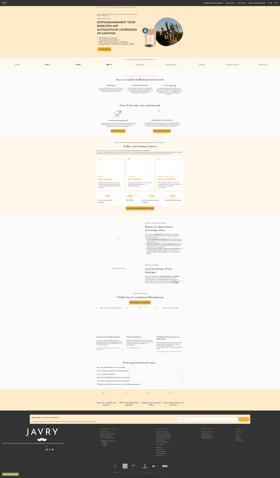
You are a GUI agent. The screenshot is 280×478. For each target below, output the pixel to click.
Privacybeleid (137, 472)
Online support (239, 440)
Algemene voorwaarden (127, 472)
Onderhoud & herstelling (105, 436)
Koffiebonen (159, 447)
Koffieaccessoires (160, 455)
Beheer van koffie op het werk (107, 438)
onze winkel (116, 88)
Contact (237, 436)
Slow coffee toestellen (161, 451)
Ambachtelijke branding (206, 436)
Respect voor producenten (207, 431)
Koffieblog (238, 438)
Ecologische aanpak (205, 434)
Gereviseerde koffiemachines (162, 442)
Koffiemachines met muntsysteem (163, 436)
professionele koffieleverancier (111, 150)
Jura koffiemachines (160, 440)
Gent (104, 445)
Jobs (237, 434)
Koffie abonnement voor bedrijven (108, 434)
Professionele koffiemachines (163, 431)
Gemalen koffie (159, 449)
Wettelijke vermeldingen (147, 472)
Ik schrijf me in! (243, 419)
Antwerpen (105, 444)
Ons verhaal (238, 431)
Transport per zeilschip (206, 438)
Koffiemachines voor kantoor (162, 434)
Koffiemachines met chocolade (163, 438)
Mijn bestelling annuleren (160, 472)
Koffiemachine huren (105, 431)
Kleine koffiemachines (161, 453)
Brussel (105, 442)
